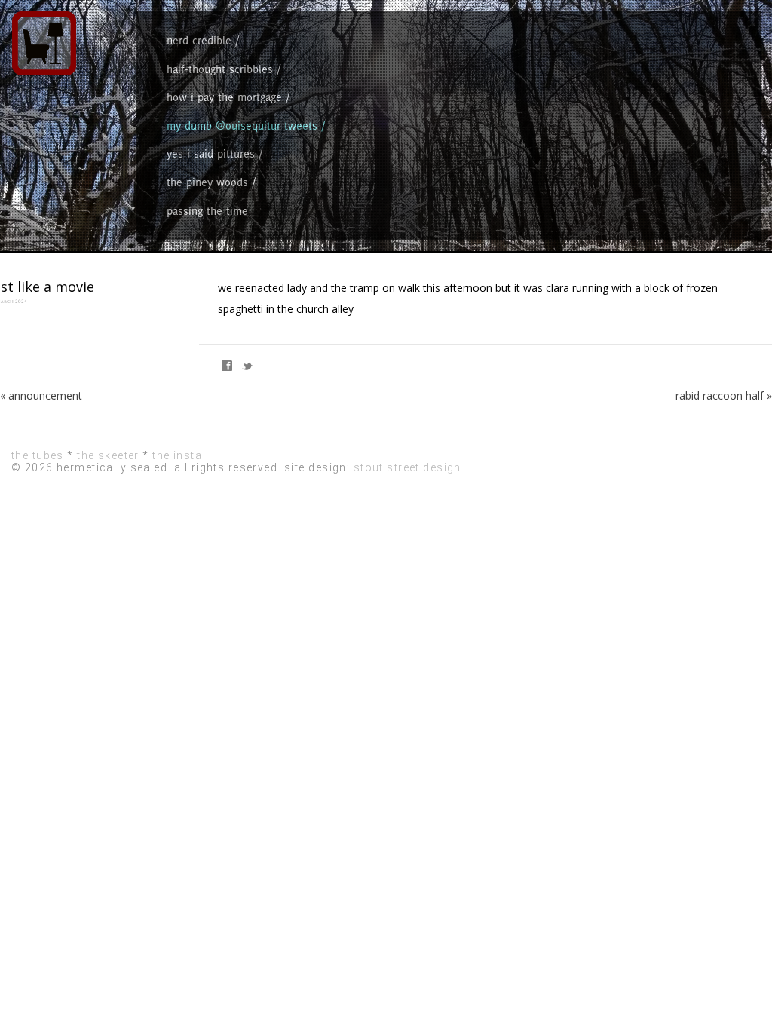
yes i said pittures (211, 153)
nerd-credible (199, 40)
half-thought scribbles (220, 69)
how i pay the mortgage (224, 96)
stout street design (407, 467)
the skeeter (108, 455)
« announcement (41, 395)
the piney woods (207, 182)
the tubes (37, 455)
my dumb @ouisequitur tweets (242, 125)
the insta (177, 455)
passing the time (207, 210)
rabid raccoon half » (724, 395)
